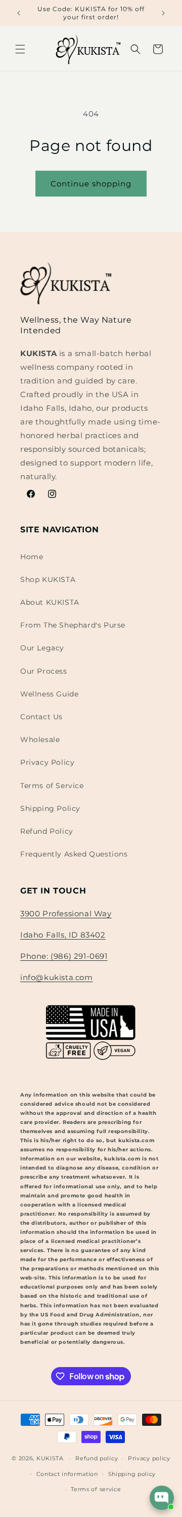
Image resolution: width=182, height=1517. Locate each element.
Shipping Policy (50, 808)
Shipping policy (132, 1473)
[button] (20, 49)
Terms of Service (52, 785)
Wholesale (40, 739)
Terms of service (96, 1489)
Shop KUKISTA (47, 579)
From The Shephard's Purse (72, 625)
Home (31, 556)
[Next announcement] (163, 13)
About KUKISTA (49, 602)
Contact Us (41, 716)
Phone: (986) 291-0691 (64, 956)
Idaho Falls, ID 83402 (63, 935)
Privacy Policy (47, 762)
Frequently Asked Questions (74, 854)
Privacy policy (149, 1458)
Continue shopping (91, 183)
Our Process (43, 671)
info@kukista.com (56, 977)
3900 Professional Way (66, 913)
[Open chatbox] (162, 1498)
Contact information (67, 1473)
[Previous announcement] (19, 13)
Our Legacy (42, 647)
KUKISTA (50, 1458)
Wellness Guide (49, 693)
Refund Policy (46, 831)
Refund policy (96, 1458)
